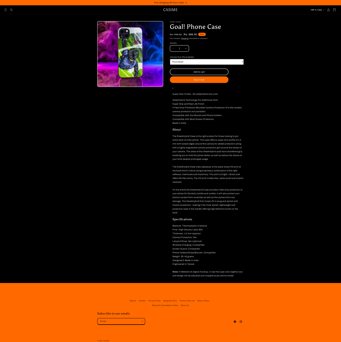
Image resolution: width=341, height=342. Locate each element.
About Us (185, 305)
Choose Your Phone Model (182, 57)
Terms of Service (187, 301)
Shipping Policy (170, 301)
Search (133, 301)
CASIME (106, 340)
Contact (142, 301)
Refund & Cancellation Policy (165, 305)
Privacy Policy (154, 301)
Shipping (184, 38)
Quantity (173, 43)
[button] (6, 10)
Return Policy (203, 301)
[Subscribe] (142, 321)
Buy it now (199, 80)
